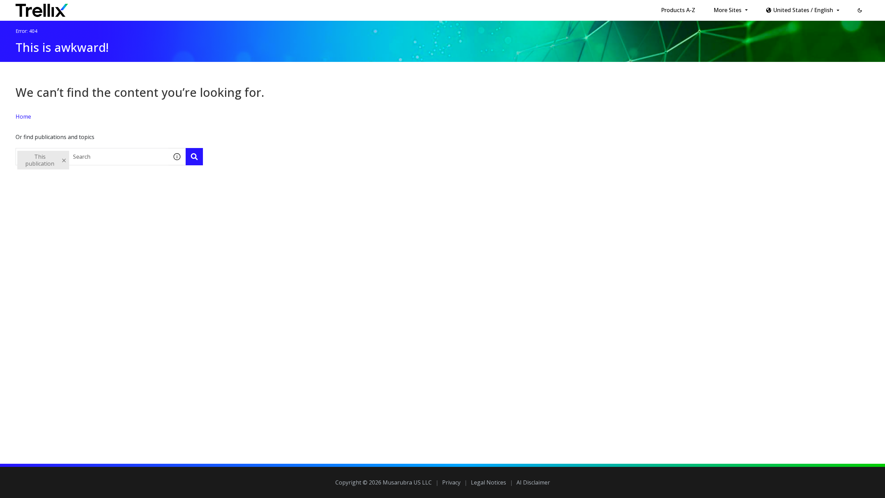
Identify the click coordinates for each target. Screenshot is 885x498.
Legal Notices (488, 482)
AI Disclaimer (533, 482)
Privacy (451, 482)
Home (23, 116)
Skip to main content (114, 8)
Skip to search (167, 8)
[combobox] (92, 156)
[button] (860, 10)
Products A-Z (678, 10)
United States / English (803, 10)
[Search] (194, 156)
